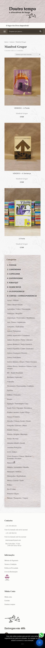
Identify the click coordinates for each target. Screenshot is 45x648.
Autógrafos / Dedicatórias (15, 326)
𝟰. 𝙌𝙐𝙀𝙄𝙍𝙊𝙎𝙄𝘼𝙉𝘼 (15, 278)
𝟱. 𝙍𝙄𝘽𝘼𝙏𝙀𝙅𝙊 (12, 282)
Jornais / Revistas (13, 438)
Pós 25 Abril (11, 489)
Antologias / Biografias (14, 313)
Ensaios (9, 399)
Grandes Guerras (12, 430)
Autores (12, 42)
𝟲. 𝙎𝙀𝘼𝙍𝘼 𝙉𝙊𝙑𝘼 (14, 287)
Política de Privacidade (11, 568)
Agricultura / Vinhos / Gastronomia (18, 309)
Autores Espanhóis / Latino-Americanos (20, 348)
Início (6, 42)
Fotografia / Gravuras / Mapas (17, 425)
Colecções (10, 381)
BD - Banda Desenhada (15, 373)
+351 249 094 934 (11, 533)
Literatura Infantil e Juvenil (16, 443)
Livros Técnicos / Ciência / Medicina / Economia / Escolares (19, 457)
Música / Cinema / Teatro (15, 480)
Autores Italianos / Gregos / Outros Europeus (22, 362)
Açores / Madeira (13, 300)
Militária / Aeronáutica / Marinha (18, 467)
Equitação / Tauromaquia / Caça (17, 403)
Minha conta (8, 597)
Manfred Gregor (22, 113)
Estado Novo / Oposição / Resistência (19, 408)
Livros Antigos (12, 452)
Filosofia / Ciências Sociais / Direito (19, 421)
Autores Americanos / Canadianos (18, 335)
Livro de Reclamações (11, 572)
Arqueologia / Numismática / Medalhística (21, 318)
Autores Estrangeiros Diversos (17, 353)
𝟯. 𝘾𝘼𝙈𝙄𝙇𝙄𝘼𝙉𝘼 (13, 274)
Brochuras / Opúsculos (14, 377)
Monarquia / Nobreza (14, 471)
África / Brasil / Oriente (15, 304)
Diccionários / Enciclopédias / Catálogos (20, 386)
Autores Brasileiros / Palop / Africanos (20, 340)
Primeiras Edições (13, 493)
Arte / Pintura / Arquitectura (16, 322)
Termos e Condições (10, 564)
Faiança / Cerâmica (13, 417)
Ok (22, 644)
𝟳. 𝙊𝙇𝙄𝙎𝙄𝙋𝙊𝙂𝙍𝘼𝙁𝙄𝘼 (15, 291)
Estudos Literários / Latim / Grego (18, 412)
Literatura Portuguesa (14, 447)
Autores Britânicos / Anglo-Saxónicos (19, 344)
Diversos (10, 390)
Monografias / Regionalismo (16, 476)
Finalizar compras (9, 604)
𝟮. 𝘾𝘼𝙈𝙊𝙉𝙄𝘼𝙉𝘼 (14, 269)
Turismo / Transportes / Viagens (17, 498)
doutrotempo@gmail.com (13, 540)
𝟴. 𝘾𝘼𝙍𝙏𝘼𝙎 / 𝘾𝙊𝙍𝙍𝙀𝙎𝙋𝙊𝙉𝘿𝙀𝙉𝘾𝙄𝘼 (22, 296)
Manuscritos (11, 463)
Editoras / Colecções (14, 395)
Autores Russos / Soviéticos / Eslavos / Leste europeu (22, 367)
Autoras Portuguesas (14, 331)
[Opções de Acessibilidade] (39, 642)
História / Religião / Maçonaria (17, 434)
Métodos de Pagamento (11, 560)
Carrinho (7, 601)
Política (9, 485)
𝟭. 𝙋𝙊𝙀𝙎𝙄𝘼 (11, 265)
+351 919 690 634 (11, 526)
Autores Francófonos (14, 357)
